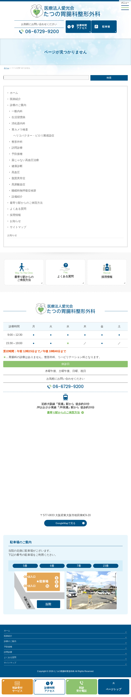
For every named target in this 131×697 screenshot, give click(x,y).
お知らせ (15, 221)
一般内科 (17, 111)
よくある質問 (18, 208)
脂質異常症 (18, 178)
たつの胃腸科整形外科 (64, 671)
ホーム (14, 92)
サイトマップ (18, 227)
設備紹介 (17, 196)
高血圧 (16, 172)
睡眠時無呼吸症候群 (24, 190)
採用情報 (15, 214)
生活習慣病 (18, 117)
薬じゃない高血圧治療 (25, 160)
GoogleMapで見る (65, 523)
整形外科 (17, 141)
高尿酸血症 (18, 184)
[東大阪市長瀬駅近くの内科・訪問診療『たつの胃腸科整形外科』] (65, 11)
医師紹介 (15, 99)
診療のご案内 (18, 105)
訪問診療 (17, 147)
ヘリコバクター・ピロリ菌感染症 (33, 135)
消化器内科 (18, 123)
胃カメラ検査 (20, 129)
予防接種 (17, 153)
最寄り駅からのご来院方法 (26, 202)
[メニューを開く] (125, 6)
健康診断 (17, 166)
